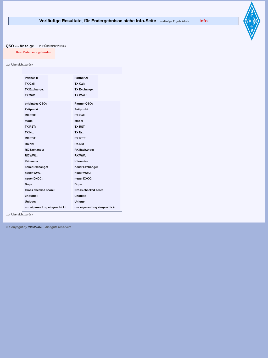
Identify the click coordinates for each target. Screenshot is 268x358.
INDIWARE (35, 227)
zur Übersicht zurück (52, 45)
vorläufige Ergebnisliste (174, 21)
